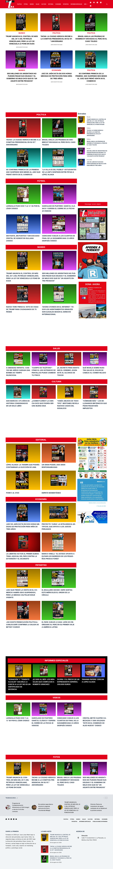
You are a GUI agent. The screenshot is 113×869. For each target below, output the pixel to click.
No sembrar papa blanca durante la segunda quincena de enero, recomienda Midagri (45, 807)
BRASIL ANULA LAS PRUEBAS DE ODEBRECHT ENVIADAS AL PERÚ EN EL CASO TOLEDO (91, 38)
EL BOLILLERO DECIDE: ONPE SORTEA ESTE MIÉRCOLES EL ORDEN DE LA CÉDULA (57, 592)
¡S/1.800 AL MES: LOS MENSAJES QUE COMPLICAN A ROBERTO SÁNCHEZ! (44, 681)
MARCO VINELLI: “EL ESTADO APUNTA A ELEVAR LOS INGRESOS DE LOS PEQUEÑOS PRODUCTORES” (58, 556)
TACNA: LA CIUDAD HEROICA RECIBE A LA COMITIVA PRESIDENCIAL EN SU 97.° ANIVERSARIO (56, 38)
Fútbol (26, 4)
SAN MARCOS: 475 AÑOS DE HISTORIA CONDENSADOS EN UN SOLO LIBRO (18, 403)
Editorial (50, 4)
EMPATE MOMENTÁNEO (51, 493)
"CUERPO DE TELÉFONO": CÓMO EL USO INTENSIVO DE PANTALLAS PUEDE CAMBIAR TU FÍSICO (44, 371)
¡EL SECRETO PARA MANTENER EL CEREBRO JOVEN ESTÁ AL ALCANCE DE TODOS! (68, 371)
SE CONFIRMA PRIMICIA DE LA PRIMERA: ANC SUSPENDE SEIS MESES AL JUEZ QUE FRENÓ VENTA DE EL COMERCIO (23, 172)
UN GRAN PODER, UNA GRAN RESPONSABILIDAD (53, 466)
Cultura (43, 4)
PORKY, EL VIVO (12, 493)
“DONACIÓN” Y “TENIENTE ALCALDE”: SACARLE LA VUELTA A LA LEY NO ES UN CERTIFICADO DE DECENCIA (19, 684)
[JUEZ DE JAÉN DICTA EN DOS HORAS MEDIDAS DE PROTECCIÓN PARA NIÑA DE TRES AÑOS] (56, 59)
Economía (58, 4)
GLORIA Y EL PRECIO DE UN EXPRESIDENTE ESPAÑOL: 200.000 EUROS (68, 681)
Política (19, 4)
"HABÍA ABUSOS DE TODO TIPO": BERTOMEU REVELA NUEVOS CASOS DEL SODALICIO (68, 404)
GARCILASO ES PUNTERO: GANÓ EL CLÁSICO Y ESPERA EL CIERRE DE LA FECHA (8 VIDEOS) (59, 208)
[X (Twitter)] (100, 2)
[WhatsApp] (90, 2)
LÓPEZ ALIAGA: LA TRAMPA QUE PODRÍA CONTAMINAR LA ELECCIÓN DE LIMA (22, 466)
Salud (37, 4)
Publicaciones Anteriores (100, 821)
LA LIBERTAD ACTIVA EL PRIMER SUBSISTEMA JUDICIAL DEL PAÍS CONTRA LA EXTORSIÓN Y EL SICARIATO (22, 556)
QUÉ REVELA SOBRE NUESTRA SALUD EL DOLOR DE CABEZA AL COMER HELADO (94, 370)
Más (85, 4)
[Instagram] (97, 2)
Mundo (32, 4)
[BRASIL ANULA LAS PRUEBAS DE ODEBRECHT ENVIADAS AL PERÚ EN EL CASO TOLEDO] (91, 22)
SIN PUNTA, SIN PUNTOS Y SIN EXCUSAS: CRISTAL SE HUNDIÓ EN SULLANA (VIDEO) (23, 238)
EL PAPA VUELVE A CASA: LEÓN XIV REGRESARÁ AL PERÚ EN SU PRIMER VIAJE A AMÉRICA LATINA (58, 624)
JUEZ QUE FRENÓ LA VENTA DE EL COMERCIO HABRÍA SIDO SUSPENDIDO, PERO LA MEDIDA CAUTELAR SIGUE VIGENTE (22, 593)
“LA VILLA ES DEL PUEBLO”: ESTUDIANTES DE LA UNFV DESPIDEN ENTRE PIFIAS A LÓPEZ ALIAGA (59, 172)
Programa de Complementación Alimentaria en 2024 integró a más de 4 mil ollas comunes (20, 807)
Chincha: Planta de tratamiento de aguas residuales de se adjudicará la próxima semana (98, 807)
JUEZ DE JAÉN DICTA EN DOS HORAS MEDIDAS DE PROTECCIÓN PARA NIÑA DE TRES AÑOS (56, 76)
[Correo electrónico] (90, 6)
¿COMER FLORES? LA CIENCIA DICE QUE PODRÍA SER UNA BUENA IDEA (43, 403)
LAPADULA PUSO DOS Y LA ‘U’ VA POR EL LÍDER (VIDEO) (23, 207)
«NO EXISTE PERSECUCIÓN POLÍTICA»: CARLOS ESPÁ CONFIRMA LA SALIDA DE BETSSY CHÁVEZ (22, 624)
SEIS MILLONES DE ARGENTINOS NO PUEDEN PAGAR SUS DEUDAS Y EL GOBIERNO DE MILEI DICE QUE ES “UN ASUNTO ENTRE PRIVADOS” (59, 277)
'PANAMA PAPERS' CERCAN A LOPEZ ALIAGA (93, 680)
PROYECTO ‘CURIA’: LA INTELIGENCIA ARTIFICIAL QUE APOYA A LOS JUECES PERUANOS (59, 526)
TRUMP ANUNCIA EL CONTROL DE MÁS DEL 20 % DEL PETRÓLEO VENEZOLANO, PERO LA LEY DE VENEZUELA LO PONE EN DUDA (23, 277)
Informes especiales (76, 4)
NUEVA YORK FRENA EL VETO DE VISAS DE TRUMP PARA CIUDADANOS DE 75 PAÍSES (22, 309)
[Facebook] (94, 2)
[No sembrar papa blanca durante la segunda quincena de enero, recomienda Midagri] (34, 807)
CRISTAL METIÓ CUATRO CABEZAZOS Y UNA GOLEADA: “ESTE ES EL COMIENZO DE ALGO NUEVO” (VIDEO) (95, 722)
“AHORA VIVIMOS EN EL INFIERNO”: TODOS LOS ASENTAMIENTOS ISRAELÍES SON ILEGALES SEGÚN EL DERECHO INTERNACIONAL (58, 310)
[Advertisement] (56, 98)
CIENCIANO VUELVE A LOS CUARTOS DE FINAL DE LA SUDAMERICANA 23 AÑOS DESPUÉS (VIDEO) (58, 238)
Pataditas (66, 4)
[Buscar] (106, 4)
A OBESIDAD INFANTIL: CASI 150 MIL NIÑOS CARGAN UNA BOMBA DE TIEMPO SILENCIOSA (18, 371)
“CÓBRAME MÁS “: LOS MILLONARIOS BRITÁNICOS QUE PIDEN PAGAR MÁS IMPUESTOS (95, 404)
